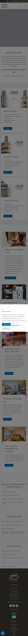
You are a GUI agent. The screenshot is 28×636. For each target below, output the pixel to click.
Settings (6, 327)
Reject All (15, 324)
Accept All (6, 324)
